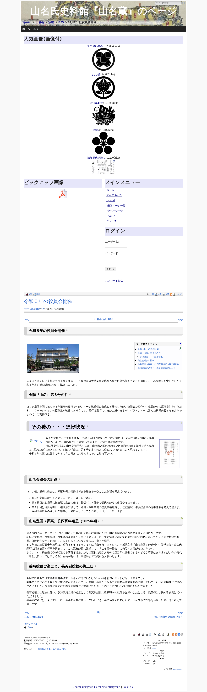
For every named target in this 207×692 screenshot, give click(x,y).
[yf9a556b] (87, 426)
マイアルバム (114, 195)
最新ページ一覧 (116, 205)
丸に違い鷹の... (96, 46)
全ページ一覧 (115, 210)
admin (155, 648)
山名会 (39, 22)
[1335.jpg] (36, 441)
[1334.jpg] (53, 358)
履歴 (31, 294)
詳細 (30, 627)
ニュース (38, 28)
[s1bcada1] (95, 565)
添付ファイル (31, 624)
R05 (61, 22)
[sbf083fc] (67, 330)
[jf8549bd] (59, 479)
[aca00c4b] (103, 520)
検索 (160, 294)
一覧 (152, 294)
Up (98, 612)
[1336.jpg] (169, 453)
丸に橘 (96, 74)
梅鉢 (96, 130)
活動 (51, 22)
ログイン (129, 686)
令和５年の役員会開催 (48, 301)
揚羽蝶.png (96, 102)
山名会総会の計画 (146, 360)
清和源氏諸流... (96, 157)
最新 (167, 294)
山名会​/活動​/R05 (103, 319)
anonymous (177, 669)
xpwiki (26, 22)
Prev (26, 320)
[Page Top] (181, 391)
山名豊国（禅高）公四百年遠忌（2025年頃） (159, 364)
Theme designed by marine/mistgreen (96, 686)
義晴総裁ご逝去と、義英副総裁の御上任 (156, 368)
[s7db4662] (70, 394)
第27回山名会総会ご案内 (168, 616)
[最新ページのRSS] (171, 294)
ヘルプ (111, 216)
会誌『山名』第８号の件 (149, 353)
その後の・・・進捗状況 (151, 357)
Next (180, 320)
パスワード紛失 (114, 280)
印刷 (38, 294)
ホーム (26, 28)
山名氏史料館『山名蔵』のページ (104, 11)
